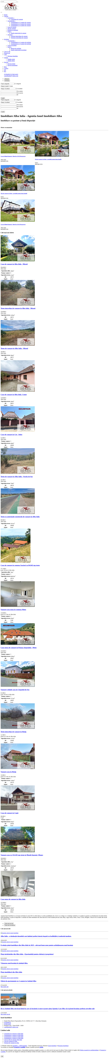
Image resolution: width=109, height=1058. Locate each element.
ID (17, 94)
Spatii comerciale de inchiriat (18, 50)
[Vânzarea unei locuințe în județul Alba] (9, 960)
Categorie (18, 83)
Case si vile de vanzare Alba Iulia (13, 1039)
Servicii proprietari (12, 65)
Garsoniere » (10, 18)
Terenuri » (10, 34)
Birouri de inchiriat (16, 48)
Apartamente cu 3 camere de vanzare (21, 24)
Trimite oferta (11, 60)
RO (5, 71)
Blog (5, 67)
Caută (2, 98)
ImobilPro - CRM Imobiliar (19, 1045)
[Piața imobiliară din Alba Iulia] (9, 969)
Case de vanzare (11, 27)
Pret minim (20, 91)
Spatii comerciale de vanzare (18, 33)
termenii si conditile (19, 1047)
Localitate (19, 88)
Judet (11, 86)
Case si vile (7, 51)
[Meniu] (1, 12)
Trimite (6, 57)
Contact (6, 68)
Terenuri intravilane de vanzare (19, 36)
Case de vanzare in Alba (10, 1041)
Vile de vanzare (11, 28)
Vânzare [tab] (7, 79)
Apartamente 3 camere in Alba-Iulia (13, 1036)
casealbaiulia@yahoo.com (11, 76)
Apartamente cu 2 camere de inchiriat (21, 42)
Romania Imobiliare (63, 1045)
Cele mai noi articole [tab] (10, 925)
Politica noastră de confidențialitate (89, 1050)
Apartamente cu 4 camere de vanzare (21, 25)
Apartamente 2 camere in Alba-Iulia (13, 1035)
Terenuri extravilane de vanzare (19, 37)
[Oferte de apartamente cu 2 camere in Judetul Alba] (9, 978)
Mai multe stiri (4, 986)
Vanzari (6, 16)
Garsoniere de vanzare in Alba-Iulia (13, 1033)
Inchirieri (6, 39)
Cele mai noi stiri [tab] (9, 923)
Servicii (6, 62)
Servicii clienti (11, 64)
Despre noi (7, 53)
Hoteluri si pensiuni (12, 30)
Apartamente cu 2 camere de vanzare (21, 22)
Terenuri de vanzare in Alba (11, 1043)
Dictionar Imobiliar (12, 56)
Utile (5, 54)
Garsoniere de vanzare (17, 19)
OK (2, 1056)
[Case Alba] (11, 10)
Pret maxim (20, 93)
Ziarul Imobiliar (52, 1045)
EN (5, 70)
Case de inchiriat (11, 45)
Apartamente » (11, 21)
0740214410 (14, 74)
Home (5, 14)
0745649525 (7, 74)
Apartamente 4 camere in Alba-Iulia (13, 1038)
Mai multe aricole (5, 1014)
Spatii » (9, 31)
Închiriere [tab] (7, 80)
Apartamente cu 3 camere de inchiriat (21, 44)
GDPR (41, 1047)
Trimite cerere (11, 59)
